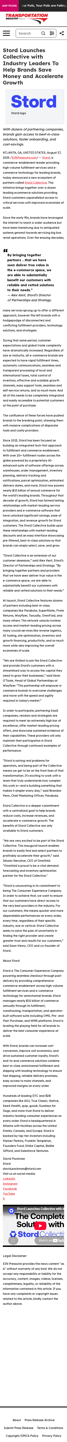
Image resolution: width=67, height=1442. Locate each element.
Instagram (10, 1183)
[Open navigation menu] (6, 33)
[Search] (43, 33)
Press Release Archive (39, 1420)
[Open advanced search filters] (52, 33)
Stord (46, 157)
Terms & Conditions (50, 1428)
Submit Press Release (18, 1428)
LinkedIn (9, 1178)
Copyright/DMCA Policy (22, 1436)
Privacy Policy (51, 1436)
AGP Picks (9, 5)
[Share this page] (61, 33)
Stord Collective (36, 182)
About (17, 1420)
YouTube (9, 1193)
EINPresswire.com (24, 157)
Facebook (10, 1188)
